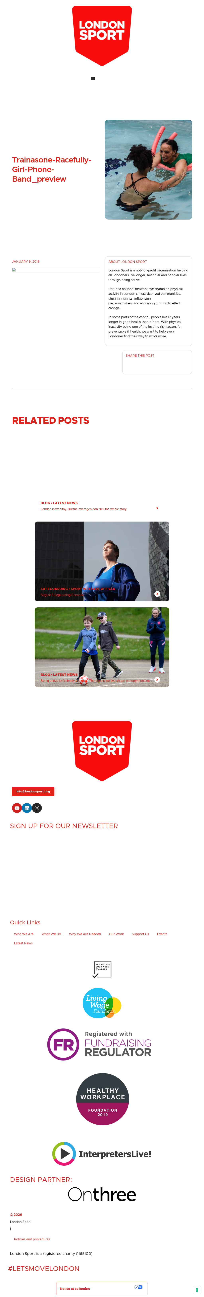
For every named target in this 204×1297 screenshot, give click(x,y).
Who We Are (23, 934)
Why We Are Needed (85, 934)
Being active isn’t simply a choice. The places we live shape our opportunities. (95, 680)
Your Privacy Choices (115, 1287)
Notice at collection (75, 1289)
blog (45, 503)
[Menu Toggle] (102, 78)
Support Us (140, 934)
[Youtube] (17, 808)
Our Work (116, 934)
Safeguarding (54, 589)
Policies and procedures (32, 1239)
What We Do (51, 934)
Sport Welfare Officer (93, 589)
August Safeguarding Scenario (62, 595)
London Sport (20, 1222)
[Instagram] (37, 808)
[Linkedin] (27, 808)
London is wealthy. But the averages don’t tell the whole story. (84, 509)
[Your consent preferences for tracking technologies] (197, 1290)
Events (162, 934)
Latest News (65, 503)
